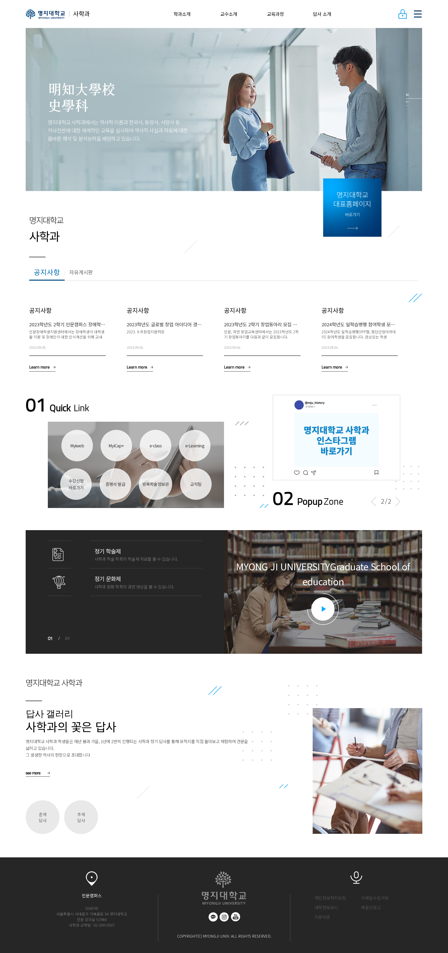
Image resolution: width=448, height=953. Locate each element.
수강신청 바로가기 (76, 484)
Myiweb (77, 445)
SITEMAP (417, 14)
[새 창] (375, 398)
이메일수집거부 (375, 898)
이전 (373, 501)
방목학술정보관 (155, 484)
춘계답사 (43, 817)
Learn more (39, 367)
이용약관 (322, 917)
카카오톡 (213, 917)
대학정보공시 (326, 907)
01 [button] (407, 95)
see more (33, 773)
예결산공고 (371, 907)
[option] (224, 109)
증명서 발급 (115, 484)
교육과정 (275, 13)
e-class (155, 445)
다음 (398, 501)
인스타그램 (224, 917)
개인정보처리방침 (330, 898)
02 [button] (407, 102)
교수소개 (228, 13)
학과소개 (182, 13)
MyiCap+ (116, 445)
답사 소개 (322, 13)
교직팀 (196, 484)
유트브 (235, 917)
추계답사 (81, 817)
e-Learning (194, 445)
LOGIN (402, 14)
